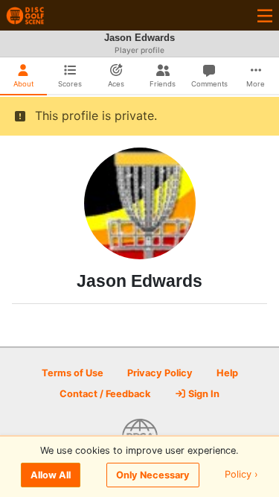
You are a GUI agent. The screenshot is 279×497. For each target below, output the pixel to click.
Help (227, 373)
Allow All (51, 475)
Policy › (241, 475)
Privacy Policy (160, 373)
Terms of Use (72, 373)
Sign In (202, 393)
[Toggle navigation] (265, 15)
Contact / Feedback (105, 393)
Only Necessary (153, 475)
